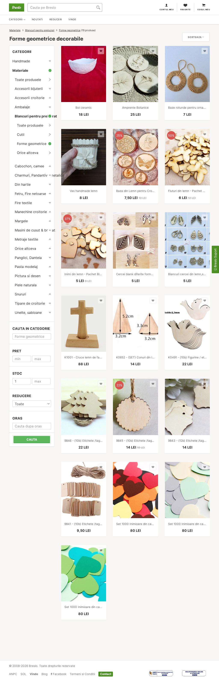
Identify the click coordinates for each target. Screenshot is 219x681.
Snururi (20, 294)
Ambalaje (22, 107)
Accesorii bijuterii (29, 88)
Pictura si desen (27, 276)
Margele (21, 221)
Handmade (21, 61)
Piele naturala (26, 285)
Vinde (34, 674)
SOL (23, 674)
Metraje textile (26, 239)
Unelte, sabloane (28, 312)
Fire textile (23, 203)
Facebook (59, 674)
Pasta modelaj (26, 267)
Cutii (20, 134)
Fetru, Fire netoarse (30, 193)
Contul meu (167, 9)
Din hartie (23, 184)
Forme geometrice (69, 30)
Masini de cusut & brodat (34, 230)
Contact (105, 674)
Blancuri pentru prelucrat (39, 30)
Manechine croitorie (31, 212)
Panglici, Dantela (28, 258)
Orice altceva (27, 153)
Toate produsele (28, 79)
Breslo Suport (215, 258)
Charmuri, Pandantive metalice (34, 175)
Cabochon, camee (29, 166)
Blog (44, 674)
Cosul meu (203, 9)
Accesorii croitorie (29, 98)
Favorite (185, 9)
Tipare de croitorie (30, 303)
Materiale (15, 30)
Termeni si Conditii (82, 674)
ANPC (13, 674)
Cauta (32, 439)
